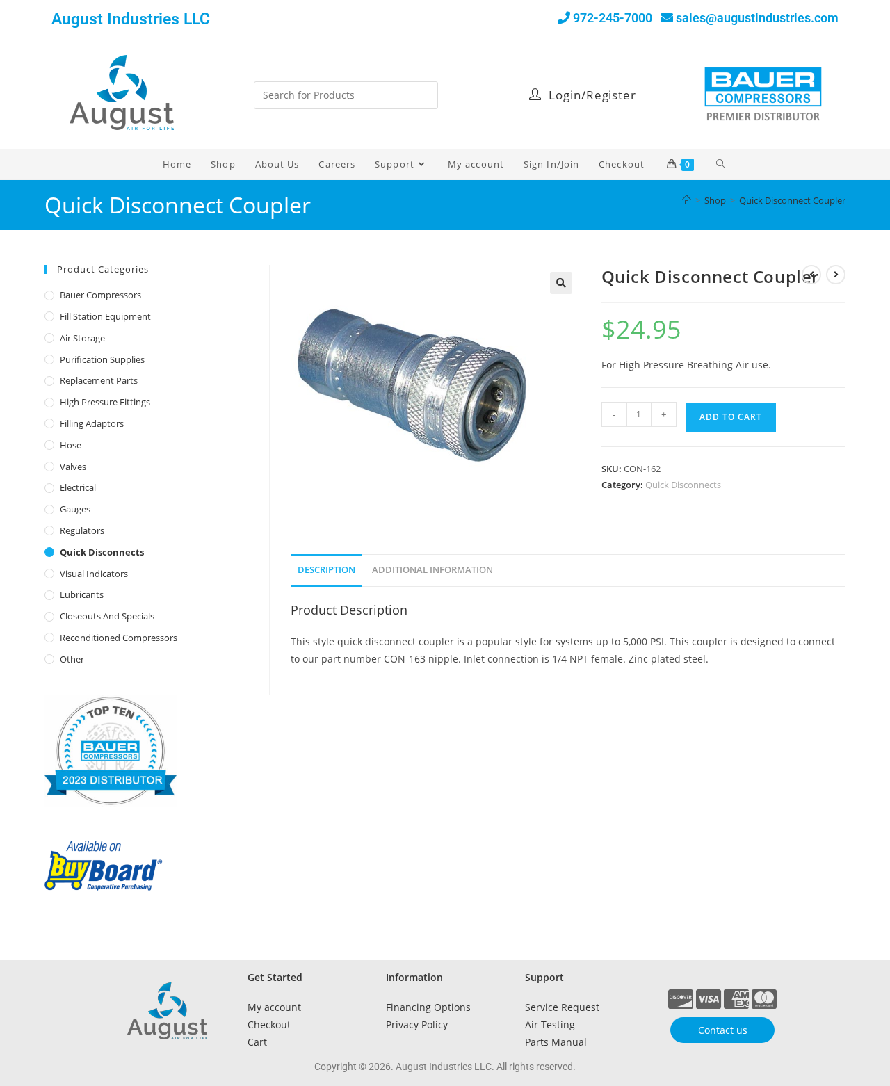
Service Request (562, 1007)
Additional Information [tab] (432, 570)
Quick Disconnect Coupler (792, 200)
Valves (73, 466)
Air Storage (82, 338)
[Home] (686, 200)
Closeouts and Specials (107, 616)
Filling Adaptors (92, 423)
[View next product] (836, 274)
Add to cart (730, 417)
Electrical (78, 487)
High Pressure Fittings (105, 402)
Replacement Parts (99, 380)
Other (72, 659)
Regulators (82, 530)
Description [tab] (326, 570)
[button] (561, 283)
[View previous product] (811, 274)
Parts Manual (556, 1041)
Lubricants (82, 594)
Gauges (75, 509)
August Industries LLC (130, 19)
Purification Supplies (102, 359)
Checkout (269, 1024)
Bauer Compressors (100, 295)
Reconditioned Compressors (118, 637)
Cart (257, 1041)
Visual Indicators (94, 573)
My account (274, 1007)
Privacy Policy (417, 1024)
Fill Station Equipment (105, 316)
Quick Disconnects (683, 484)
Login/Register (591, 95)
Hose (70, 445)
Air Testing (550, 1024)
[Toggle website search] (721, 164)
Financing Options (428, 1007)
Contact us (722, 1030)
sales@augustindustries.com (757, 17)
